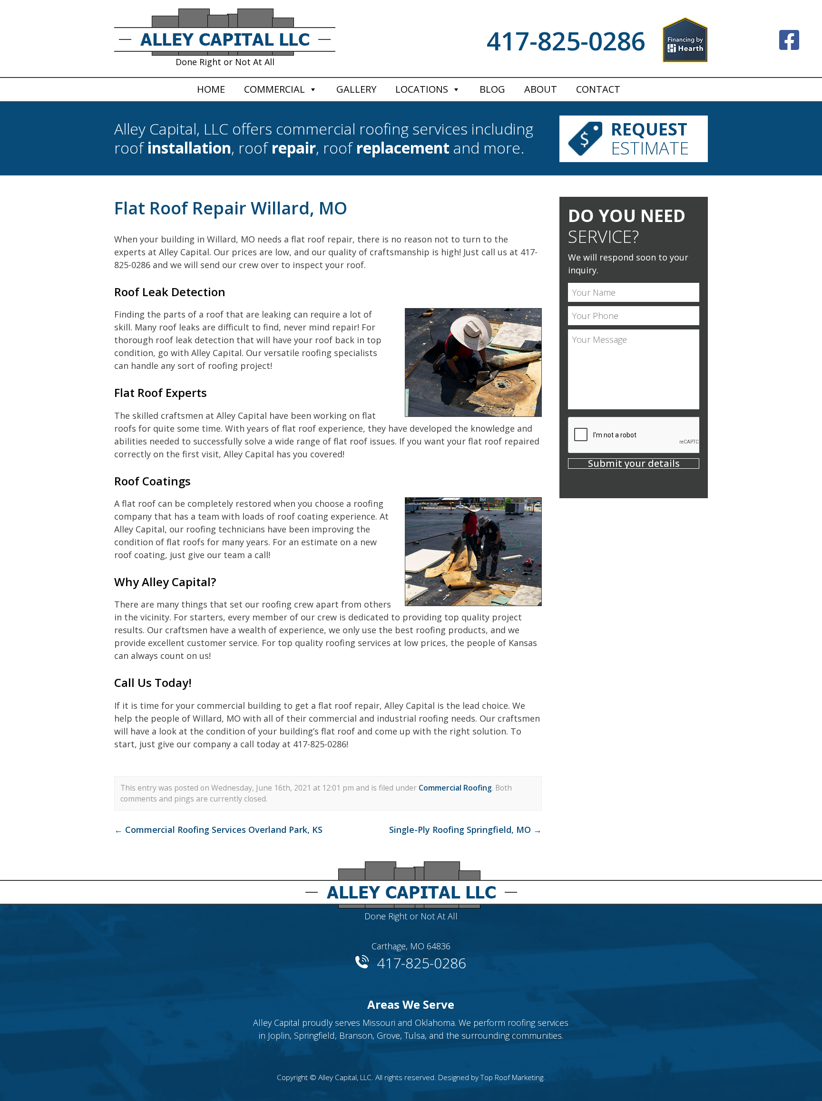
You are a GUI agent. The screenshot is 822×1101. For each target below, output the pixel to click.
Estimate (650, 138)
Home (211, 89)
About (540, 89)
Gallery (356, 89)
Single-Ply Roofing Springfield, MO (465, 829)
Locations (421, 89)
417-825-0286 (566, 40)
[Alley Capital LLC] (411, 881)
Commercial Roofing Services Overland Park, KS (218, 829)
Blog (492, 89)
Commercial (274, 89)
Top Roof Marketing (511, 1077)
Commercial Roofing (455, 787)
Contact (598, 89)
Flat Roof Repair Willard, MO (230, 208)
